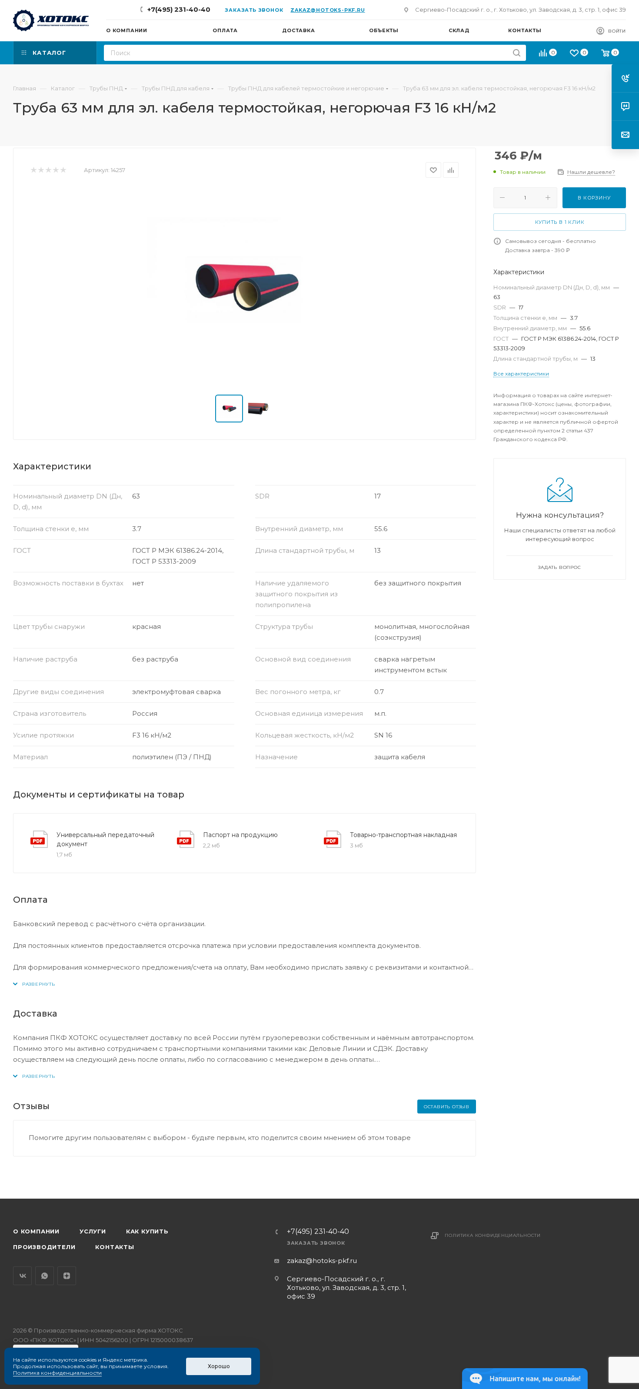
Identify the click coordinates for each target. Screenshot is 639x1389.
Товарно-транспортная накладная (403, 835)
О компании (36, 1231)
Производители (44, 1246)
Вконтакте (22, 1275)
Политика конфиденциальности (493, 1235)
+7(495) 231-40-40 (178, 9)
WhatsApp (44, 1275)
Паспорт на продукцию (240, 835)
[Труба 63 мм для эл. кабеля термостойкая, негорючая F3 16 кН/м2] (245, 286)
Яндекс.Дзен (66, 1275)
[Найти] (516, 53)
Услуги (93, 1231)
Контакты (114, 1246)
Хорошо (219, 1366)
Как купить (147, 1231)
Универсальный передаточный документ (105, 839)
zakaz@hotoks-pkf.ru (327, 10)
